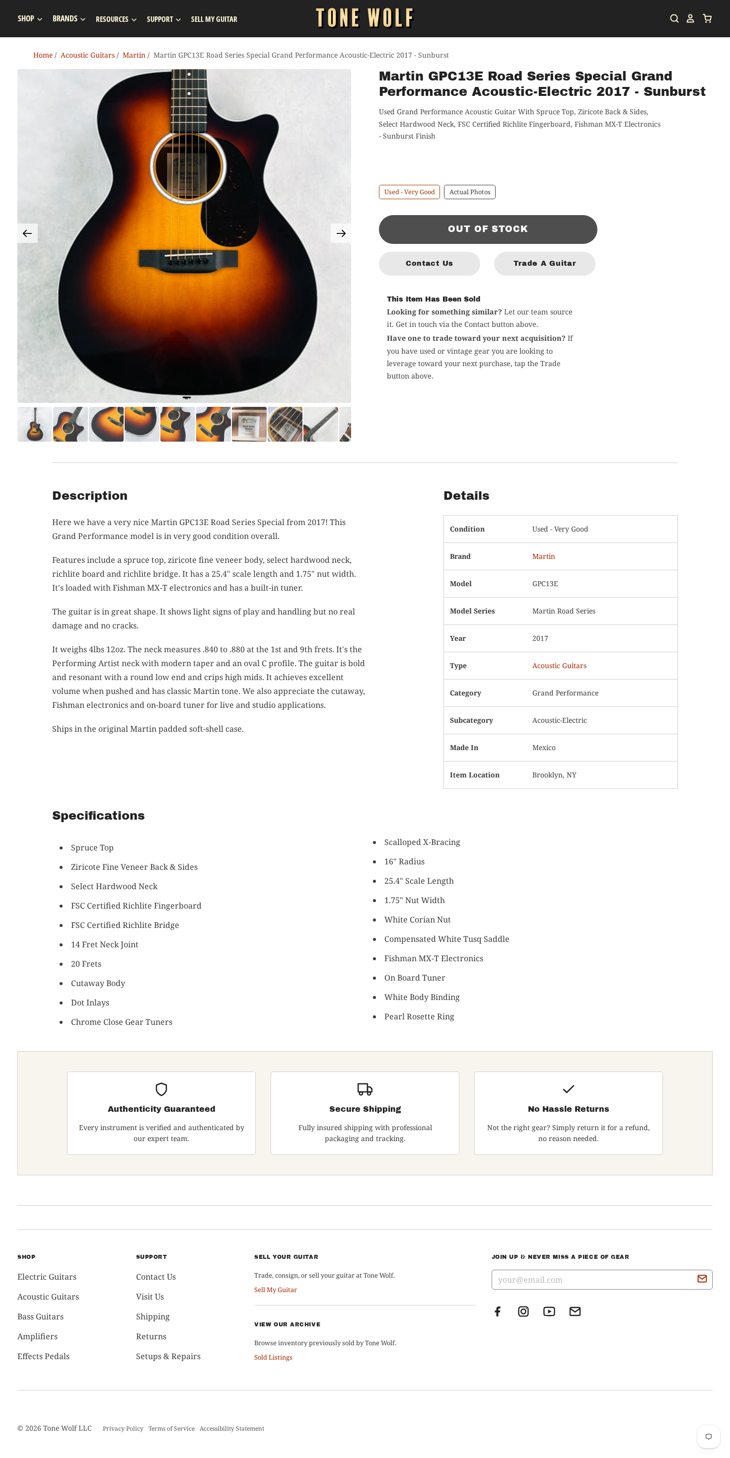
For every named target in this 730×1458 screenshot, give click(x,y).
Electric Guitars (46, 1276)
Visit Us (150, 1296)
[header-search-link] (671, 18)
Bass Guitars (40, 1316)
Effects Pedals (43, 1356)
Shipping (153, 1316)
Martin (543, 556)
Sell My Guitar (214, 19)
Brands (66, 18)
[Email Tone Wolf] (575, 1314)
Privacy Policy (123, 1428)
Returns (151, 1336)
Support (160, 19)
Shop (27, 18)
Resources (113, 19)
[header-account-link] (687, 18)
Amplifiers (37, 1336)
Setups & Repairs (168, 1356)
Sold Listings (273, 1357)
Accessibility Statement (232, 1428)
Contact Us (429, 263)
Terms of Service (171, 1428)
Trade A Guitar (544, 263)
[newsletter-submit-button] (702, 1280)
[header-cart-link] (704, 18)
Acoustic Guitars (559, 665)
